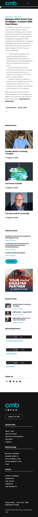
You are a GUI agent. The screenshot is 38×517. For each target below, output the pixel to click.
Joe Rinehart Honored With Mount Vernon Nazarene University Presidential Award (17, 245)
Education (10, 17)
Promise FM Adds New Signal (15, 253)
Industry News (11, 434)
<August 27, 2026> (18, 308)
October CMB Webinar (14, 341)
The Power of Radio (13, 183)
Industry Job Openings (14, 436)
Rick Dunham (11, 108)
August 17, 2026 (12, 188)
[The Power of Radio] (19, 171)
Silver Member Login (13, 461)
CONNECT (8, 442)
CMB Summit (10, 366)
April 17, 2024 (22, 108)
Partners (9, 439)
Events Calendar (12, 476)
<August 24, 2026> (18, 314)
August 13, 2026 (12, 218)
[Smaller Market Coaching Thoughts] (19, 139)
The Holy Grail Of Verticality (17, 213)
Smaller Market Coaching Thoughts (16, 152)
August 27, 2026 (12, 158)
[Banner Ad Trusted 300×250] (19, 291)
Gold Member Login (13, 459)
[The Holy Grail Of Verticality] (19, 201)
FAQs (7, 464)
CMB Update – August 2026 (22, 312)
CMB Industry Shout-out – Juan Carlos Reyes (22, 319)
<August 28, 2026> (10, 240)
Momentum (9, 478)
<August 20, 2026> (18, 322)
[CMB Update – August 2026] (8, 313)
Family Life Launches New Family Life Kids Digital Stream (18, 237)
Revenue (18, 17)
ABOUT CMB (9, 431)
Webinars (9, 484)
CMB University (11, 354)
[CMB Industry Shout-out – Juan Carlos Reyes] (8, 319)
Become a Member (12, 453)
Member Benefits (12, 456)
